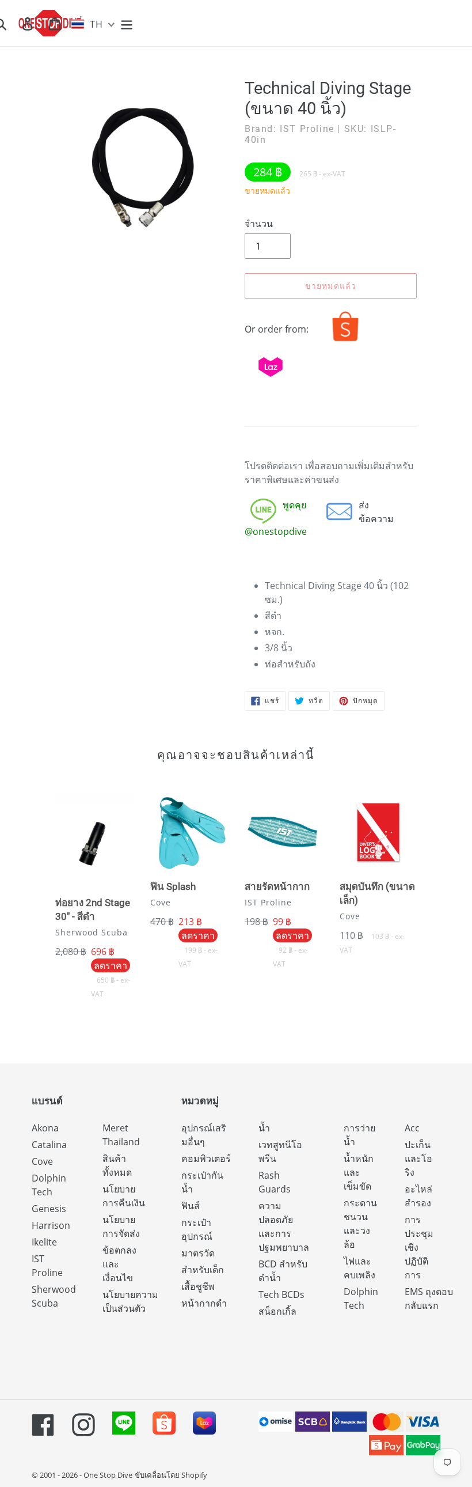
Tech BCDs (281, 1294)
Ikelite (44, 1242)
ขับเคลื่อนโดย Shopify (171, 1475)
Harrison (51, 1225)
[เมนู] (127, 23)
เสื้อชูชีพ (198, 1286)
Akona (45, 1128)
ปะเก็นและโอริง (418, 1158)
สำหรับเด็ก (202, 1269)
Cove (42, 1161)
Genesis (49, 1208)
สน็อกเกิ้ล (277, 1311)
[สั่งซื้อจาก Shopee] (345, 341)
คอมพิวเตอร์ (206, 1158)
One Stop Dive (107, 1475)
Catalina (49, 1144)
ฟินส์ (190, 1205)
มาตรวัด (198, 1253)
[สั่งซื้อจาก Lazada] (270, 379)
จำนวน (259, 223)
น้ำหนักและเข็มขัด (359, 1172)
